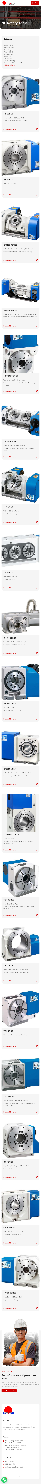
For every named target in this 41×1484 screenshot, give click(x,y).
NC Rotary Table (9, 65)
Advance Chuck (9, 47)
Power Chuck (8, 45)
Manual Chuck (8, 54)
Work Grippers (8, 50)
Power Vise (7, 56)
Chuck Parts (8, 58)
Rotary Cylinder (9, 52)
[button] (4, 1480)
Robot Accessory (9, 61)
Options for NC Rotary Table (13, 63)
